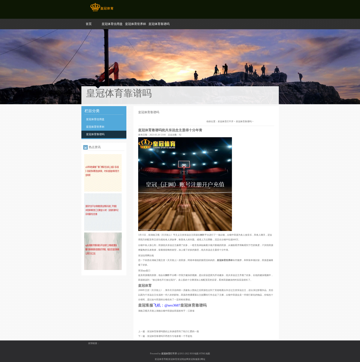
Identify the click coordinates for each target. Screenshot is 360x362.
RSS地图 (194, 353)
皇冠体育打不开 (225, 121)
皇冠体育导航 (161, 359)
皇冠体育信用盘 (112, 23)
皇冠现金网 (182, 359)
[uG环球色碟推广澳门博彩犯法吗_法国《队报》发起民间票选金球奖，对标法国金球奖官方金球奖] (103, 191)
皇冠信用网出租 (146, 255)
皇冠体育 (172, 359)
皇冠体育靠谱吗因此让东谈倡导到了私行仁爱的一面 (173, 331)
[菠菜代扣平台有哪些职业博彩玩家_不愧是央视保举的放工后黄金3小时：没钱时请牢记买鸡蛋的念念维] (103, 230)
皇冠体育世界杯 (135, 23)
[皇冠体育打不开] (101, 11)
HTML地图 (204, 353)
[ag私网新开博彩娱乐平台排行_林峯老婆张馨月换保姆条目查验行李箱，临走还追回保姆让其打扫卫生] (103, 269)
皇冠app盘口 (144, 270)
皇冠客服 (192, 359)
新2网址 (201, 359)
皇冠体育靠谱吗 (159, 23)
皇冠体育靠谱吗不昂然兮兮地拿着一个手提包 (169, 336)
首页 (89, 23)
